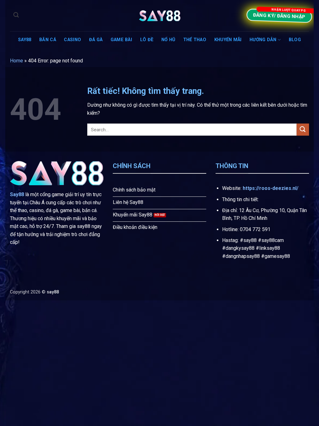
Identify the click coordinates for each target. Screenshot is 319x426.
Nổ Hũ (168, 39)
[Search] (16, 15)
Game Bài (121, 39)
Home (16, 61)
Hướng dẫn (263, 39)
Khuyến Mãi (228, 39)
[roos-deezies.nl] (159, 15)
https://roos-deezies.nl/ (270, 188)
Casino (72, 39)
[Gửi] (303, 129)
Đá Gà (95, 39)
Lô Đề (146, 39)
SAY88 (24, 39)
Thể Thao (194, 39)
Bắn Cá (47, 39)
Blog (295, 39)
